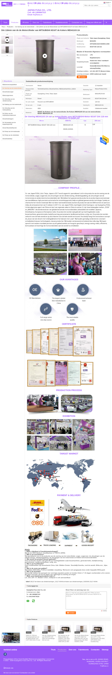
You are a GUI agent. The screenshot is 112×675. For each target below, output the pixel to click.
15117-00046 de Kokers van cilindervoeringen (69, 581)
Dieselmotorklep (7, 139)
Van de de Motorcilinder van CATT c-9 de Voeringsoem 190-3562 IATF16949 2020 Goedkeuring (98, 638)
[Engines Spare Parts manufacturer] (44, 56)
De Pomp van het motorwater (11, 131)
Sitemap (105, 650)
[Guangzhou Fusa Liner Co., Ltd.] (13, 4)
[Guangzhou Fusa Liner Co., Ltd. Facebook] (5, 654)
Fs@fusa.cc (104, 666)
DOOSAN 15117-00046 (90, 581)
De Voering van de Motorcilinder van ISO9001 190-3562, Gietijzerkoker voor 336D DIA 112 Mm (64, 638)
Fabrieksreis (47, 22)
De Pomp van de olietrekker (11, 135)
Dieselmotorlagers (8, 119)
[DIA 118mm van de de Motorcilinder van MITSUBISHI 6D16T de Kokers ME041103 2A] (7, 49)
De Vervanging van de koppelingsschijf (9, 123)
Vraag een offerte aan (94, 22)
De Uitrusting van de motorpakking (9, 109)
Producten (14, 22)
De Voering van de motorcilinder (24, 27)
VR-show (25, 22)
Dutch (107, 2)
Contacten (95, 650)
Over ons (36, 22)
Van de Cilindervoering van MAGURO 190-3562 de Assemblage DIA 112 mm (49, 638)
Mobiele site (9, 668)
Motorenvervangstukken (10, 84)
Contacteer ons (77, 22)
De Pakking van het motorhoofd (12, 104)
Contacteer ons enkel (27, 673)
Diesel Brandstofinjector (10, 128)
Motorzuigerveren (8, 95)
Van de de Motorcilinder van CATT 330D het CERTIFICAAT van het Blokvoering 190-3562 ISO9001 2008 (81, 638)
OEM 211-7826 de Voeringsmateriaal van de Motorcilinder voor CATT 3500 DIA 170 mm (33, 638)
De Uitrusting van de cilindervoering (9, 100)
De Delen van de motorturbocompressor (9, 114)
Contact (83, 77)
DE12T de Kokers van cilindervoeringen (42, 581)
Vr (106, 22)
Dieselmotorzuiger (8, 92)
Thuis (5, 22)
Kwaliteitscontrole (62, 22)
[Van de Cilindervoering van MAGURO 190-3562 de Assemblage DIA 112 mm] (49, 628)
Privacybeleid (8, 659)
